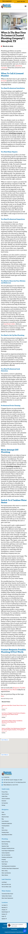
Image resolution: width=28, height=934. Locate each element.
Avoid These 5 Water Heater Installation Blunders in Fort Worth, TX (12, 721)
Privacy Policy (5, 927)
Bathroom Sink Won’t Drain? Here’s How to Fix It (14, 706)
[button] (25, 6)
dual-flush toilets (9, 324)
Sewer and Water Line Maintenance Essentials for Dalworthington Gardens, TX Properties (14, 729)
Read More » (4, 709)
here (2, 696)
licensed (3, 81)
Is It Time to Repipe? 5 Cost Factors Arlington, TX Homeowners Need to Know (13, 713)
